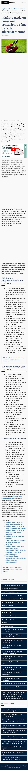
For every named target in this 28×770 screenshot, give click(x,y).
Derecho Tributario (8, 619)
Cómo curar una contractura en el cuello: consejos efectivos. (15, 542)
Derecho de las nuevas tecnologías (13, 599)
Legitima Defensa (7, 9)
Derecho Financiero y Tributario (12, 602)
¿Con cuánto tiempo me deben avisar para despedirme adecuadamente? (16, 552)
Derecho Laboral (7, 612)
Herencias (5, 622)
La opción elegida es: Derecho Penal (13, 683)
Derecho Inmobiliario (9, 609)
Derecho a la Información (10, 592)
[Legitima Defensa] (8, 2)
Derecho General (7, 605)
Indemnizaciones (19, 9)
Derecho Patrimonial (8, 616)
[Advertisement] (14, 69)
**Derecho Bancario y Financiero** (13, 585)
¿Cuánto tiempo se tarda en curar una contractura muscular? (15, 532)
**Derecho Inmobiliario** (10, 588)
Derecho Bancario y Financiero (12, 595)
